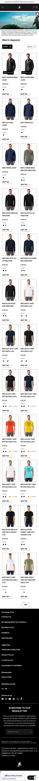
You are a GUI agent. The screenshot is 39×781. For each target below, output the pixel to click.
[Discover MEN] (10, 64)
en (2, 688)
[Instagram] (6, 699)
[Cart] (36, 7)
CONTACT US (6, 617)
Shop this (5, 94)
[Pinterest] (13, 699)
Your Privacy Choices (14, 776)
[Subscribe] (30, 732)
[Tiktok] (21, 699)
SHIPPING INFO (7, 638)
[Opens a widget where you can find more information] (32, 778)
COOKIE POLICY (7, 660)
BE (6, 688)
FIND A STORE (6, 677)
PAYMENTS (5, 633)
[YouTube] (10, 699)
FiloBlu (12, 755)
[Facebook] (2, 699)
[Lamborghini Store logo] (19, 7)
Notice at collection (9, 779)
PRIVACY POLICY (7, 655)
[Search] (33, 7)
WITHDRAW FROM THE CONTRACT (14, 622)
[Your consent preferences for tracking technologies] (36, 778)
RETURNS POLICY (7, 627)
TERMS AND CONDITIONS (10, 649)
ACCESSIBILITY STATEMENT (11, 665)
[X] (18, 699)
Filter (5, 47)
